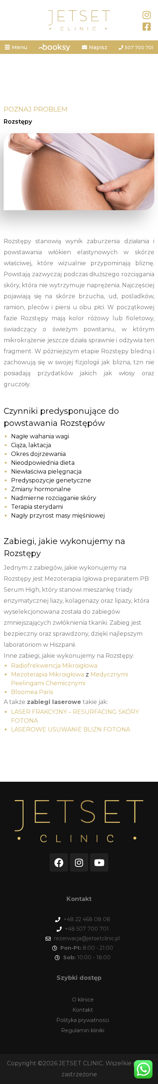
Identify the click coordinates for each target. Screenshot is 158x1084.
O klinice (83, 999)
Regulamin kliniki (82, 1030)
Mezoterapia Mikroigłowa (47, 674)
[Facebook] (59, 862)
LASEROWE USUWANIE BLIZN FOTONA (70, 729)
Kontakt (82, 1010)
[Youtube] (99, 862)
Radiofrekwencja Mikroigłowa (54, 665)
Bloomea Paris (32, 692)
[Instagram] (79, 862)
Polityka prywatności (82, 1020)
